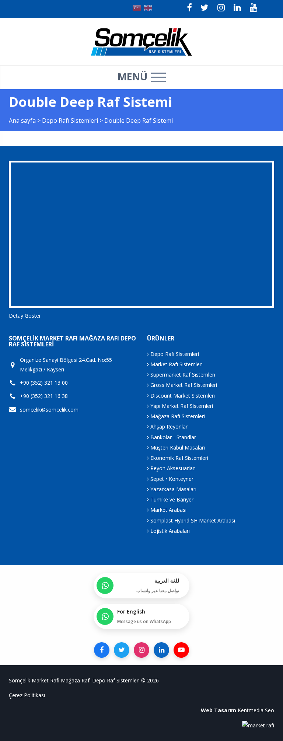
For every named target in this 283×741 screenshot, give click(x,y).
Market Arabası (167, 509)
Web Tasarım (218, 710)
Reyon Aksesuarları (172, 468)
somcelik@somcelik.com (49, 409)
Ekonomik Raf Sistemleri (178, 457)
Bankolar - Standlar (172, 437)
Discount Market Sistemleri (182, 395)
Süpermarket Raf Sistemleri (182, 374)
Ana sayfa (22, 120)
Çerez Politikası (27, 695)
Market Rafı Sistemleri (176, 364)
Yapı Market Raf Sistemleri (181, 405)
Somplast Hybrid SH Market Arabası (192, 520)
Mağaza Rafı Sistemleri (177, 416)
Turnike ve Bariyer (171, 499)
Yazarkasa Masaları (172, 489)
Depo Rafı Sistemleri (70, 120)
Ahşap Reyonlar (168, 426)
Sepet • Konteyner (171, 478)
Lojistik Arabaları (169, 530)
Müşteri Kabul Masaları (177, 447)
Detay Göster (25, 315)
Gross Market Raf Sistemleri (183, 384)
